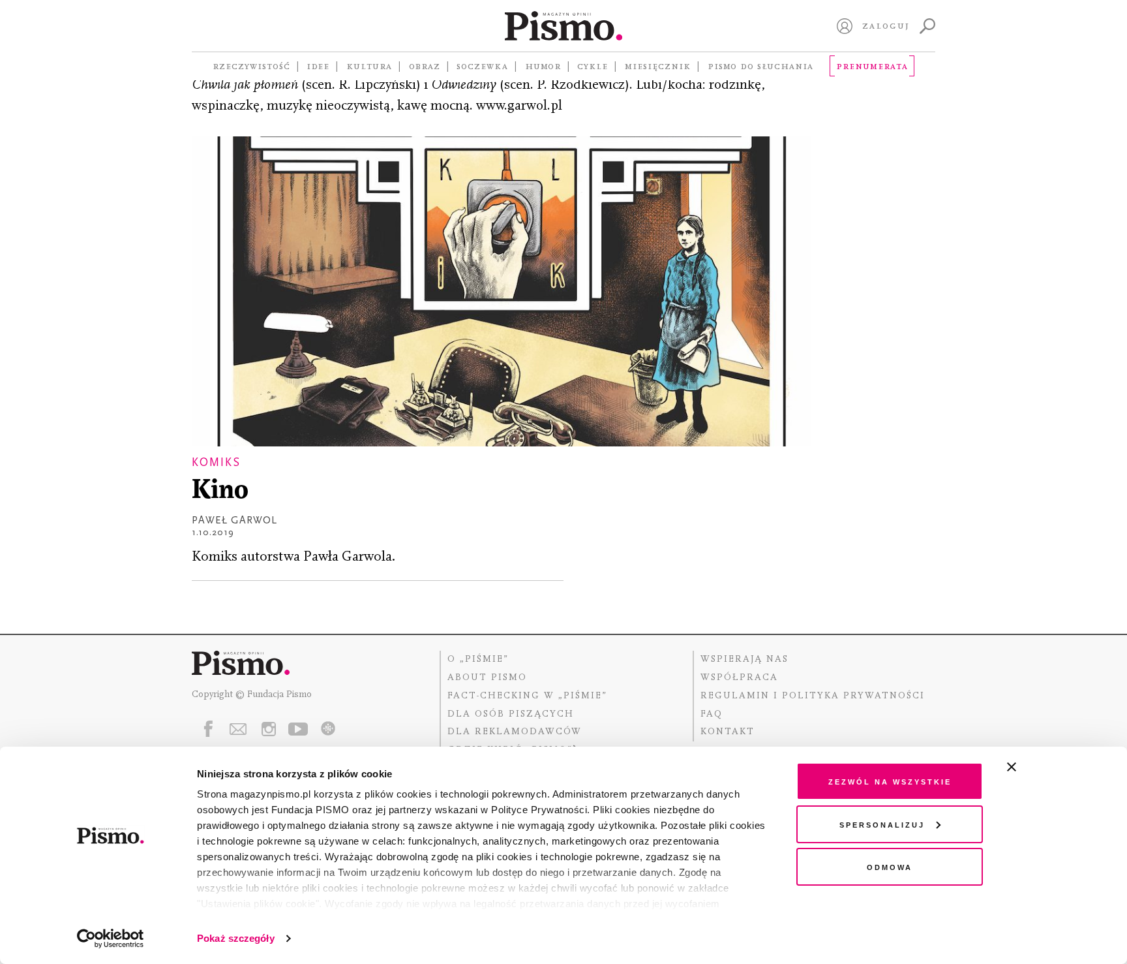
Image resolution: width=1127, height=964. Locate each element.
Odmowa (889, 866)
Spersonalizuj (882, 824)
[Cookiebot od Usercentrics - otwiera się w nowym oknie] (110, 938)
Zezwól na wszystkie (890, 780)
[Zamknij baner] (1046, 766)
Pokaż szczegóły (236, 938)
